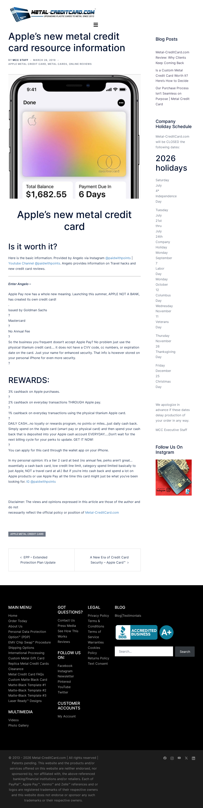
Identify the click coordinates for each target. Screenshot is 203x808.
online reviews (80, 63)
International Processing (26, 653)
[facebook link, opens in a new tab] (165, 758)
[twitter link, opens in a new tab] (186, 758)
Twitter (63, 692)
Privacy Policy (98, 615)
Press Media (67, 626)
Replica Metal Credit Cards (28, 663)
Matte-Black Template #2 (27, 690)
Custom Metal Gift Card (26, 658)
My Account (67, 716)
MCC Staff (20, 59)
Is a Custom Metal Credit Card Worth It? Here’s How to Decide (172, 75)
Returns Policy (98, 658)
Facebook (65, 666)
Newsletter (66, 676)
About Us (15, 626)
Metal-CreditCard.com (102, 512)
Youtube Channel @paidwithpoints (34, 263)
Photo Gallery (18, 725)
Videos (13, 720)
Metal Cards (57, 63)
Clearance (15, 669)
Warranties (96, 642)
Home (12, 615)
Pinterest (64, 682)
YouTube (64, 687)
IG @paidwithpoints (41, 481)
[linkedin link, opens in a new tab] (193, 758)
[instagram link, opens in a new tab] (172, 758)
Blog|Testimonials (128, 615)
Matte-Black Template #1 (27, 685)
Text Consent (98, 663)
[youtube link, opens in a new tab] (179, 758)
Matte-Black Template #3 (27, 695)
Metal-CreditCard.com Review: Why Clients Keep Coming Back (172, 57)
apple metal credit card (27, 63)
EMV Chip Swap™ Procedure (29, 642)
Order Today (17, 621)
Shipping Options (21, 648)
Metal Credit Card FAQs (26, 674)
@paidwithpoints (118, 258)
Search (185, 652)
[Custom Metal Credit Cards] (53, 12)
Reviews (64, 642)
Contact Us (66, 620)
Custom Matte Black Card (27, 680)
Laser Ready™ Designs (25, 701)
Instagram (65, 671)
